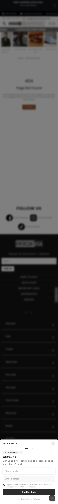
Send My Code (29, 492)
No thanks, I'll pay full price (29, 499)
